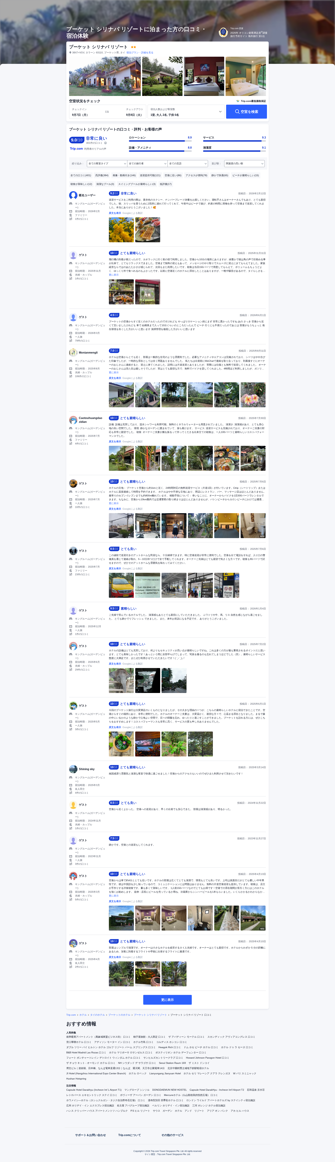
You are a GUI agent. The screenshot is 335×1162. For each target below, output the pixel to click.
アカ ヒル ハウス (240, 1110)
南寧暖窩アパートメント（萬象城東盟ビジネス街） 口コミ (98, 1036)
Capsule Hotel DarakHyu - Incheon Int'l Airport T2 (217, 1089)
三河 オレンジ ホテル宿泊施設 (208, 1105)
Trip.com (71, 1014)
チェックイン (79, 109)
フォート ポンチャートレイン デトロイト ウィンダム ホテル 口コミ (103, 1057)
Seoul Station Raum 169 (172, 1063)
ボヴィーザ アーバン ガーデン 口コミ (140, 1095)
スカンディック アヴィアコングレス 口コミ (231, 1036)
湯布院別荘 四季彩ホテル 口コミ (166, 1100)
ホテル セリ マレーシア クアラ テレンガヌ (207, 1073)
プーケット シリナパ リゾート (150, 1014)
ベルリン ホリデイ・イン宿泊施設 (170, 1105)
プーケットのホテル (119, 1014)
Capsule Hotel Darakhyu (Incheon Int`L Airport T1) (94, 1089)
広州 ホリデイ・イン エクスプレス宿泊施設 (90, 1105)
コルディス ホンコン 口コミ (171, 1042)
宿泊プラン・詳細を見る (139, 52)
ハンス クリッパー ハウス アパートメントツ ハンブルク (97, 1110)
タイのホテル (97, 1014)
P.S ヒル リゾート (140, 1110)
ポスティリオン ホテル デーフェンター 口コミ (180, 1052)
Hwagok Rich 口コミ (169, 1047)
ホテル (83, 1014)
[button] (311, 6)
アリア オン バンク (217, 1110)
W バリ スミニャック (244, 1073)
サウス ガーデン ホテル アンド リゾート (178, 1110)
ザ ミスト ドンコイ (199, 1063)
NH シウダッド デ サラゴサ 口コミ (137, 1063)
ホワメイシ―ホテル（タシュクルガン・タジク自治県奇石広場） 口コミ (105, 1100)
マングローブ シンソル (137, 1089)
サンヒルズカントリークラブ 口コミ (163, 1057)
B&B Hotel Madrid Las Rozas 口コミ (86, 1052)
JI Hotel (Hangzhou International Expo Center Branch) (96, 1073)
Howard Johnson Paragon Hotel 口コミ (207, 1057)
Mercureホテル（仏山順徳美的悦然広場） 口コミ (191, 1095)
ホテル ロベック (138, 1073)
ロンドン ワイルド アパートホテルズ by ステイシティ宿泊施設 (220, 1100)
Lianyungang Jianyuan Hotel (165, 1073)
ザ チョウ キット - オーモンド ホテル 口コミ (90, 1063)
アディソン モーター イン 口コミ (112, 1042)
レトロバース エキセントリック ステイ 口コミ (91, 1095)
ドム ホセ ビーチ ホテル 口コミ (201, 1047)
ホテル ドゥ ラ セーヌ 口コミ (237, 1047)
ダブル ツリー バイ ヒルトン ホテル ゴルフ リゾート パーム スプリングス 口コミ (111, 1047)
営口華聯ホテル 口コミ (78, 1042)
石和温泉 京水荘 (256, 1089)
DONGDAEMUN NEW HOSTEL (169, 1089)
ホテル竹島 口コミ (143, 1042)
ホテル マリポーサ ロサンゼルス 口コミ (131, 1052)
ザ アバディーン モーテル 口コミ (186, 1036)
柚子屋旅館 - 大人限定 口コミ (149, 1036)
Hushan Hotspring (76, 1078)
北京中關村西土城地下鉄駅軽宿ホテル (188, 1068)
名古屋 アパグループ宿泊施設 (133, 1105)
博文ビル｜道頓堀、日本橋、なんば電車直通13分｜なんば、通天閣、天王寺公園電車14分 (115, 1068)
